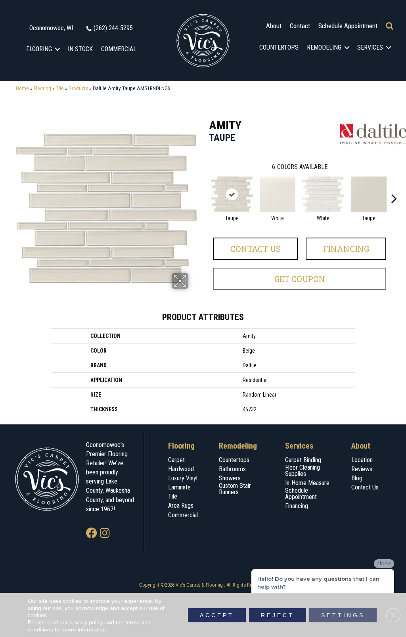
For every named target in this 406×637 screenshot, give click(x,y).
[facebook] (91, 534)
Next (394, 186)
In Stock (80, 49)
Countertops (279, 47)
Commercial (118, 49)
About (274, 26)
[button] (57, 49)
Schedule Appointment (347, 26)
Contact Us (255, 249)
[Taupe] (232, 194)
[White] (277, 194)
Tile (60, 88)
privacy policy (86, 622)
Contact (300, 26)
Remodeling (324, 47)
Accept (217, 615)
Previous (205, 186)
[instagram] (105, 534)
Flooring (39, 49)
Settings (343, 615)
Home (22, 88)
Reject (277, 615)
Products (78, 88)
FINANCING (346, 249)
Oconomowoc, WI (51, 28)
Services (370, 47)
